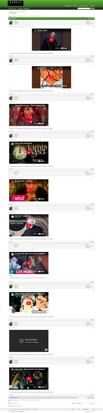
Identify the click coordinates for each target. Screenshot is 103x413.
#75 (93, 177)
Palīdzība (92, 5)
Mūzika (23, 11)
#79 (93, 327)
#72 (93, 64)
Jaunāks (15, 397)
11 (34, 16)
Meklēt (75, 5)
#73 (93, 101)
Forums (9, 11)
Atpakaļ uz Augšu (16, 409)
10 (32, 16)
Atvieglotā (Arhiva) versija (26, 409)
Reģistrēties (26, 8)
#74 (93, 139)
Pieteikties (20, 8)
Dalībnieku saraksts (83, 5)
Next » (37, 16)
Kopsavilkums (68, 5)
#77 (93, 249)
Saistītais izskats (91, 18)
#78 (93, 290)
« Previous (14, 16)
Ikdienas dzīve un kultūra (16, 11)
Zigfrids (16, 172)
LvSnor (15, 21)
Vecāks (11, 397)
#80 (93, 365)
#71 (93, 26)
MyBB (13, 411)
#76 (93, 212)
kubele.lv (11, 409)
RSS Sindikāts (35, 409)
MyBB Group (22, 411)
